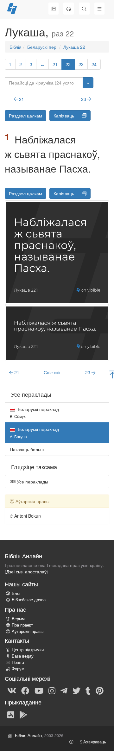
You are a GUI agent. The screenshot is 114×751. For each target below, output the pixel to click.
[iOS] (10, 714)
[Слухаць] (68, 9)
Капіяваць (64, 115)
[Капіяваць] (84, 115)
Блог (16, 593)
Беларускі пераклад (34, 412)
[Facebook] (25, 690)
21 (55, 64)
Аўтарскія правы (27, 631)
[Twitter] (76, 690)
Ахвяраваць (94, 742)
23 (81, 64)
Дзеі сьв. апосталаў (26, 571)
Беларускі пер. (42, 47)
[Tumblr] (88, 690)
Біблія (16, 47)
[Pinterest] (100, 690)
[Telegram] (63, 690)
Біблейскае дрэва (29, 600)
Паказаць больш (27, 449)
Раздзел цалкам (25, 115)
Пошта (18, 662)
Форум (18, 669)
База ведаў (23, 656)
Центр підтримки (28, 650)
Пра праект (22, 625)
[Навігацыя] (99, 9)
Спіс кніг (52, 372)
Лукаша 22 (74, 47)
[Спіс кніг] (53, 9)
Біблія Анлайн (28, 735)
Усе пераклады (32, 481)
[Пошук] (84, 9)
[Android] (23, 714)
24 (94, 64)
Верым (18, 619)
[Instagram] (51, 690)
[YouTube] (39, 690)
